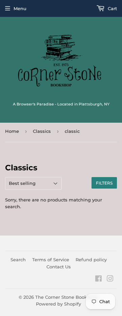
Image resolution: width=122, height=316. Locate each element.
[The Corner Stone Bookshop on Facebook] (98, 279)
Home (12, 131)
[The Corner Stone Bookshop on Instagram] (110, 279)
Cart (111, 8)
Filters (104, 183)
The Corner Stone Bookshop (66, 297)
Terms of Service (50, 259)
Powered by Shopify (58, 304)
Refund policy (91, 259)
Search (18, 259)
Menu (20, 8)
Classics (42, 131)
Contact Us (58, 266)
